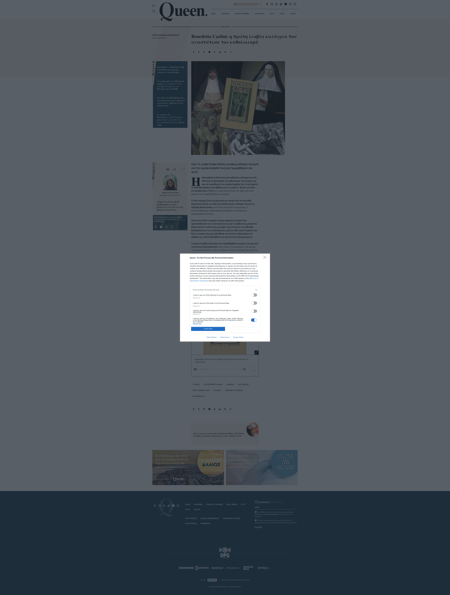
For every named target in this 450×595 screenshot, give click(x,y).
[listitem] (225, 290)
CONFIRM (208, 329)
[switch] (254, 295)
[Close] (265, 258)
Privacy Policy (238, 337)
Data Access (225, 337)
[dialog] (225, 297)
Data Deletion (212, 337)
